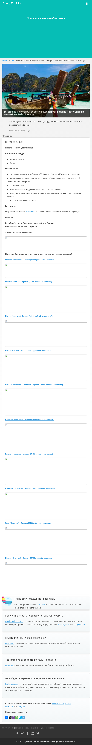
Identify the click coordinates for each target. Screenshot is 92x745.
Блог (70, 9)
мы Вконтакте (58, 703)
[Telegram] (23, 717)
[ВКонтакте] (6, 717)
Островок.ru (79, 624)
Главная (5, 61)
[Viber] (13, 717)
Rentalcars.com (11, 684)
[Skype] (20, 717)
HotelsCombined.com (14, 621)
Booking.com (63, 624)
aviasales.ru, (30, 212)
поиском (41, 604)
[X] (10, 717)
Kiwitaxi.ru (9, 665)
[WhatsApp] (16, 717)
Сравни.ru (9, 643)
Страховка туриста (77, 5)
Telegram (21, 706)
